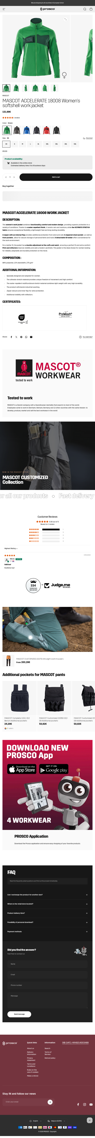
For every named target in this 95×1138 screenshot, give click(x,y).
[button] (7, 118)
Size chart (89, 138)
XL (38, 144)
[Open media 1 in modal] (65, 19)
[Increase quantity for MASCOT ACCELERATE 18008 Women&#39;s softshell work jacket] (14, 177)
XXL (47, 144)
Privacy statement (31, 1059)
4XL (66, 144)
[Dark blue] (36, 130)
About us (30, 1048)
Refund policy (50, 1058)
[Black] (56, 130)
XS (6, 144)
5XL (75, 144)
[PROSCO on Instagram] (84, 1104)
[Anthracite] (16, 130)
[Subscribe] (50, 1102)
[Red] (46, 130)
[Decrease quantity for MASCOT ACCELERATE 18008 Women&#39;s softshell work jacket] (5, 177)
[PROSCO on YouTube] (91, 1104)
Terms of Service (48, 1053)
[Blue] (26, 130)
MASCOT (5, 96)
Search (47, 1048)
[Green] (6, 130)
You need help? (88, 337)
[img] (9, 556)
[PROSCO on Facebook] (78, 1104)
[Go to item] (6, 88)
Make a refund (32, 1076)
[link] (75, 1043)
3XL (56, 144)
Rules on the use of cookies (32, 1071)
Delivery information (31, 1053)
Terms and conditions (31, 1065)
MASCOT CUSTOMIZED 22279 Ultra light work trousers (39, 659)
